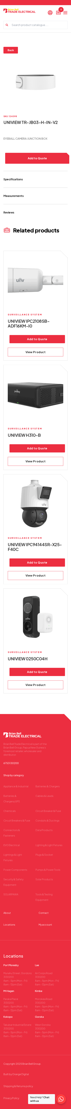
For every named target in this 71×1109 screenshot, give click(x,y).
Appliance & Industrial (15, 786)
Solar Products (44, 879)
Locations (9, 924)
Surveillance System (25, 314)
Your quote (60, 10)
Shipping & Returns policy (18, 1086)
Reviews (8, 212)
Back (11, 50)
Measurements (13, 196)
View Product (36, 352)
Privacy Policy (11, 1098)
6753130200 (11, 763)
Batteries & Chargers (48, 786)
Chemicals (9, 810)
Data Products (44, 830)
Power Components (15, 869)
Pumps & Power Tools (48, 869)
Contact (44, 912)
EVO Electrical (11, 845)
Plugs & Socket (44, 854)
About (7, 912)
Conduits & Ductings (47, 820)
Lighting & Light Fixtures (49, 845)
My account (45, 924)
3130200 (8, 976)
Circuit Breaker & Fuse (48, 810)
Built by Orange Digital (16, 1074)
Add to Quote (37, 158)
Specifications (13, 179)
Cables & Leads (44, 795)
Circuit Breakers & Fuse (16, 820)
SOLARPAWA (10, 894)
